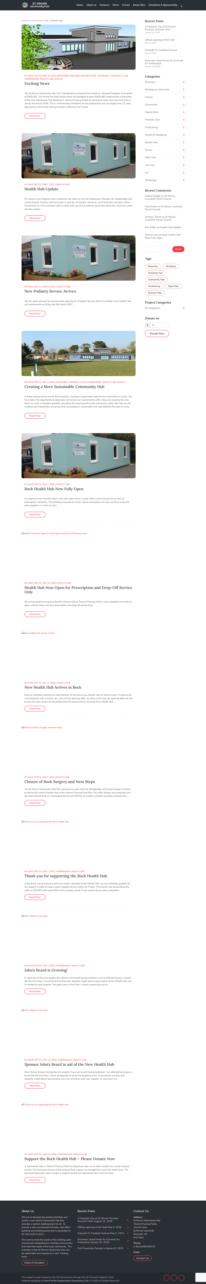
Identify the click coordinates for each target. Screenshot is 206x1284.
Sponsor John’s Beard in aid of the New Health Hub (69, 1064)
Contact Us (142, 1258)
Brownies (63, 75)
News (116, 5)
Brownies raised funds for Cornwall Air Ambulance (164, 62)
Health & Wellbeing (156, 135)
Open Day (173, 286)
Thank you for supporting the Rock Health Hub (65, 875)
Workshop (150, 180)
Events (126, 5)
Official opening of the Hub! (159, 40)
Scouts (58, 79)
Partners (104, 5)
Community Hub (156, 279)
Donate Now (157, 333)
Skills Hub (150, 157)
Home (79, 5)
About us (92, 5)
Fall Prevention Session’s (91, 1248)
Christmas (171, 266)
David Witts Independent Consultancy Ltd (66, 1280)
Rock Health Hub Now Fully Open (53, 488)
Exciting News (37, 83)
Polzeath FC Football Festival (161, 50)
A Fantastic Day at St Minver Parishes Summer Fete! (160, 28)
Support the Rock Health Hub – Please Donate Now (69, 1158)
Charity (149, 97)
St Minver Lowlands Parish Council (160, 197)
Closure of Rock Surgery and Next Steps (59, 781)
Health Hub (46, 79)
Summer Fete (155, 292)
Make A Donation (34, 1262)
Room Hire (139, 5)
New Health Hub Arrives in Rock (52, 687)
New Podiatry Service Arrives (50, 291)
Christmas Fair (155, 272)
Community (103, 75)
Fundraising (31, 79)
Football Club (119, 75)
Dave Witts (34, 75)
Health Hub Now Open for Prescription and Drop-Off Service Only (78, 589)
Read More (34, 115)
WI (146, 172)
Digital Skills (152, 112)
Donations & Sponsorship (163, 5)
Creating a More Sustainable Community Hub (64, 386)
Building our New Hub (83, 75)
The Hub (149, 165)
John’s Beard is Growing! (46, 970)
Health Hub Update (41, 189)
